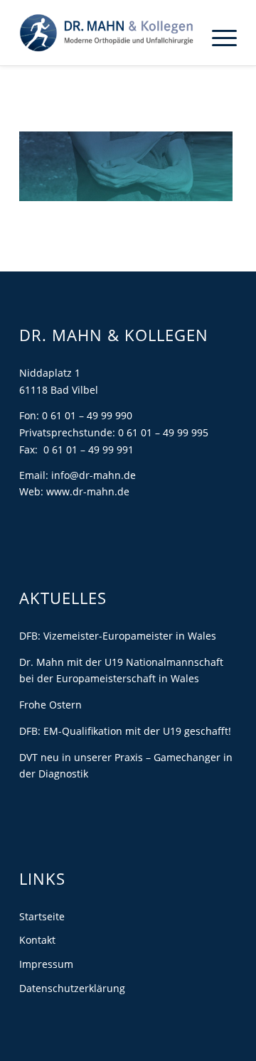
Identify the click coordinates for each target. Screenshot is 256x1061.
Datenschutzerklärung (72, 988)
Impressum (46, 964)
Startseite (42, 916)
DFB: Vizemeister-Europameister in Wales (117, 635)
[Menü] (217, 37)
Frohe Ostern (50, 704)
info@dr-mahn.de (93, 475)
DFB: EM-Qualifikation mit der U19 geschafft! (125, 731)
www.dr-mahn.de (87, 491)
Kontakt (37, 940)
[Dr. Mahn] (106, 32)
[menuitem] (217, 37)
